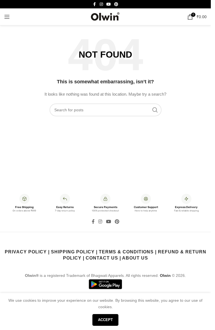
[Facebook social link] (94, 4)
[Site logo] (105, 16)
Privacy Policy (26, 251)
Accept (105, 320)
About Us (135, 258)
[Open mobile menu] (7, 16)
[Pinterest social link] (116, 4)
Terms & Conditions (126, 251)
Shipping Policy (73, 251)
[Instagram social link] (101, 4)
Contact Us (102, 258)
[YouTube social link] (109, 4)
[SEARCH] (155, 109)
